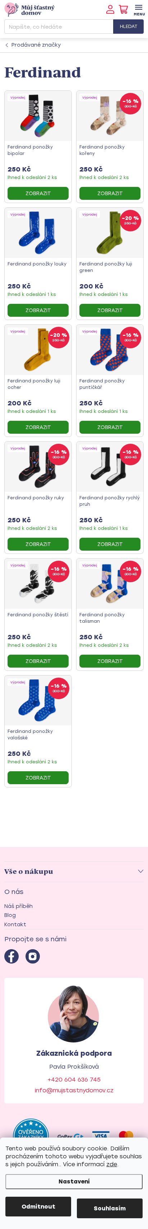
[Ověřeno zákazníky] (31, 1136)
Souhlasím (110, 1208)
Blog (10, 915)
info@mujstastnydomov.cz (74, 1090)
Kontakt (15, 925)
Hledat (128, 26)
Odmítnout (38, 1206)
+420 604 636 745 (74, 1079)
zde (111, 1164)
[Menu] (138, 9)
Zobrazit (38, 193)
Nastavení (74, 1181)
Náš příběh (18, 906)
